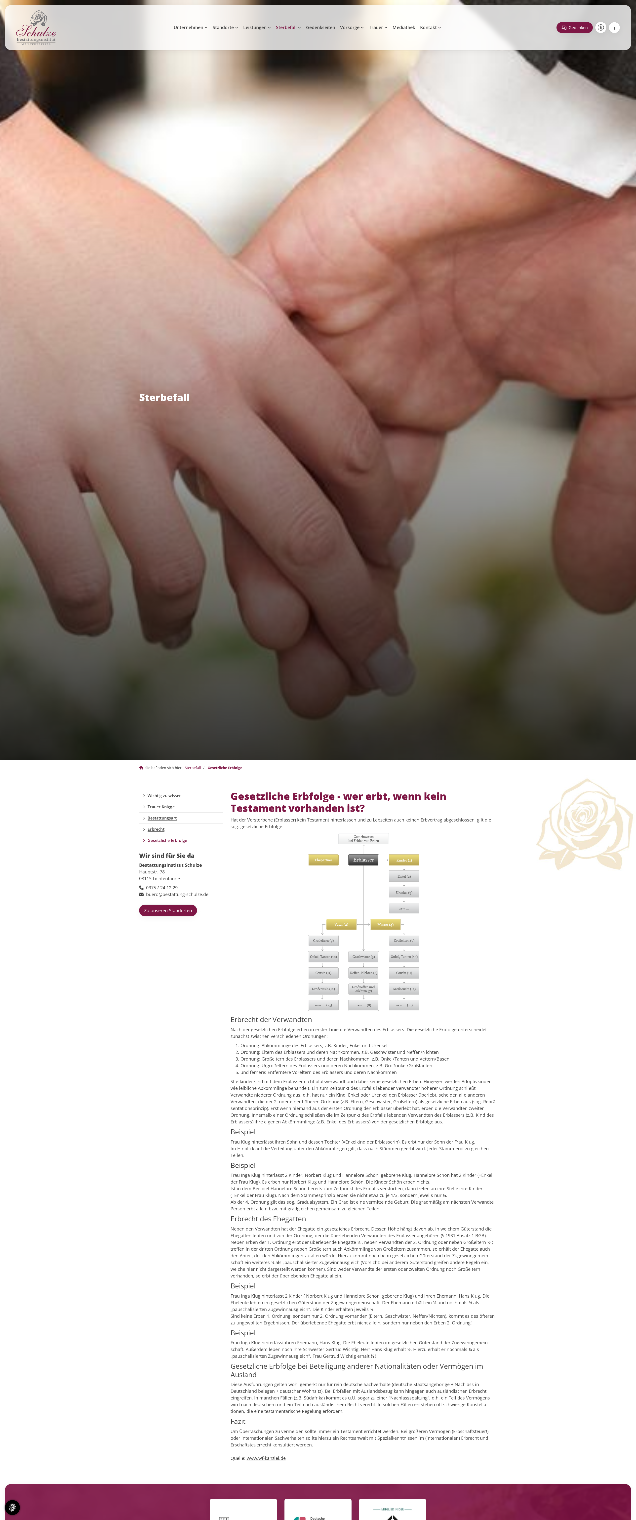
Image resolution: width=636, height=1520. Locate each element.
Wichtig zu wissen (165, 795)
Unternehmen (188, 27)
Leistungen (255, 27)
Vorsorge (349, 27)
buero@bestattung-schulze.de (177, 894)
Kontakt (428, 27)
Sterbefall (286, 27)
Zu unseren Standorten (168, 910)
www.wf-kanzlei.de (266, 1458)
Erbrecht (156, 829)
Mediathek (404, 27)
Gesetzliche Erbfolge (225, 767)
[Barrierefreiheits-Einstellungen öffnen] (601, 27)
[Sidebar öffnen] (614, 27)
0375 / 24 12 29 (162, 888)
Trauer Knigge (161, 807)
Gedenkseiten (320, 27)
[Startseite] (36, 27)
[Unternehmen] (141, 767)
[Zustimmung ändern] (12, 1507)
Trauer (376, 27)
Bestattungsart (162, 818)
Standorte (223, 27)
